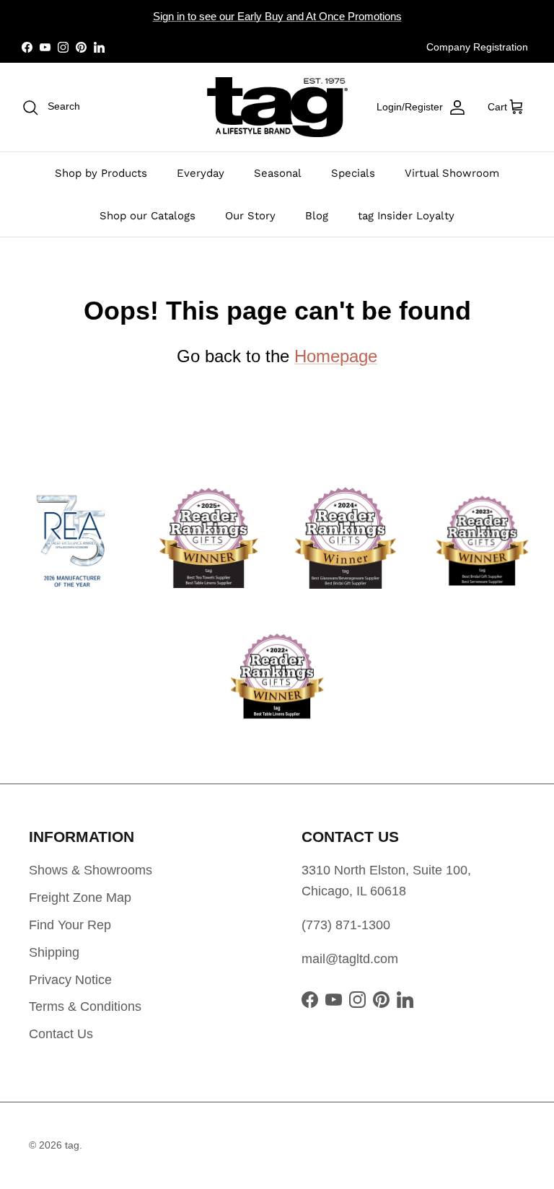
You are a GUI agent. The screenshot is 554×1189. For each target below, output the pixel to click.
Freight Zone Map (80, 897)
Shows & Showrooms (90, 870)
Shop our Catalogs (147, 215)
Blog (316, 215)
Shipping (54, 952)
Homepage (335, 356)
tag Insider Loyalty (406, 215)
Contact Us (61, 1034)
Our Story (250, 215)
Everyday (200, 173)
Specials (353, 173)
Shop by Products (101, 173)
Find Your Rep (70, 925)
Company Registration (477, 47)
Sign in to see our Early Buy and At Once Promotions (277, 16)
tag (72, 1145)
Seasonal (278, 173)
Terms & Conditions (85, 1006)
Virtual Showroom (452, 173)
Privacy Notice (70, 980)
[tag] (277, 107)
